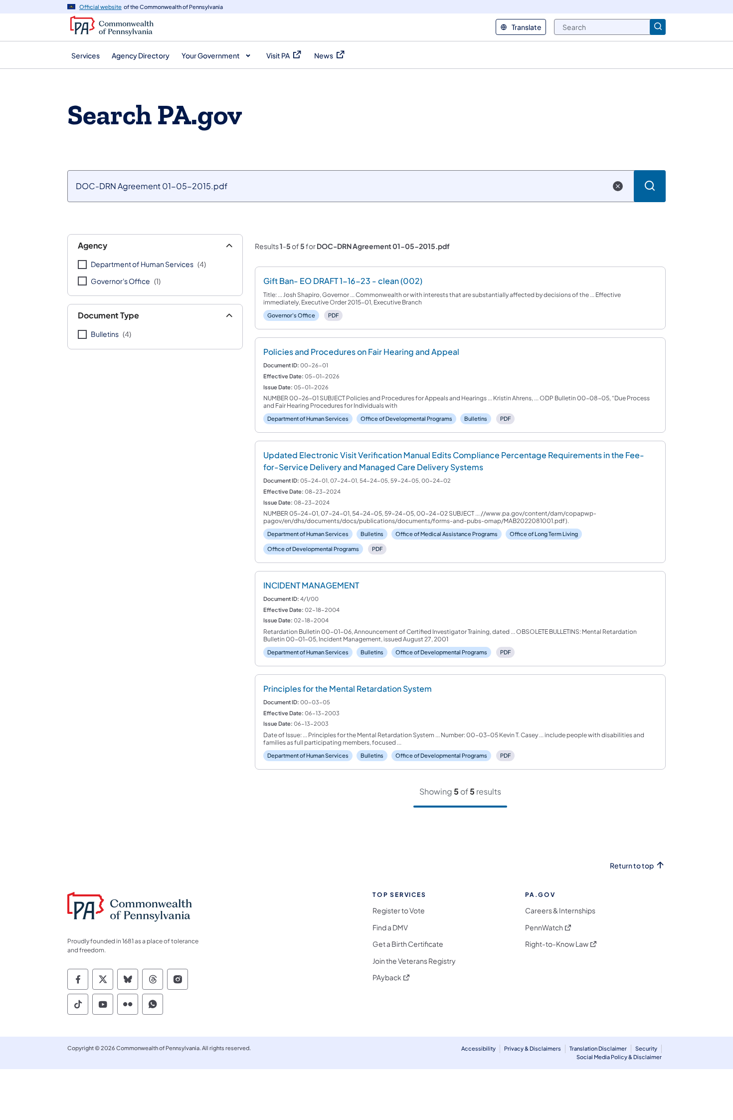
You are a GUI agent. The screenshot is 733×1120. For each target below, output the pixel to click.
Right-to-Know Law (556, 944)
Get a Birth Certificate (407, 944)
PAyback (386, 977)
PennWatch (544, 927)
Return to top (632, 865)
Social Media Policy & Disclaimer (619, 1057)
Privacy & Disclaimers (532, 1048)
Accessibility (478, 1048)
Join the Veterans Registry (414, 961)
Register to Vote (398, 910)
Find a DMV (390, 927)
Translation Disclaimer (598, 1048)
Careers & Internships (560, 910)
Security (646, 1048)
